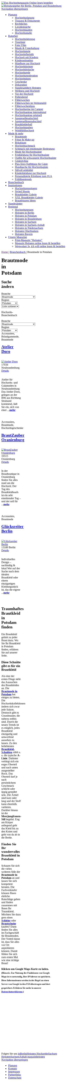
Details (5, 370)
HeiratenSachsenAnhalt (14, 1056)
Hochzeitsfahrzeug (25, 39)
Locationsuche (23, 26)
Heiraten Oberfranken (26, 231)
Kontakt (12, 1068)
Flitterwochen (22, 100)
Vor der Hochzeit (24, 93)
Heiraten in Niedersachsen (29, 228)
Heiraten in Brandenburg (28, 218)
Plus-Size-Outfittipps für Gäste (31, 164)
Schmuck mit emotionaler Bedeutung (35, 148)
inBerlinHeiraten (27, 1053)
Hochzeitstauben (24, 127)
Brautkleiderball (23, 124)
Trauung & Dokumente (27, 20)
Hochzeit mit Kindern (26, 57)
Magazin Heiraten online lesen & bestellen (37, 243)
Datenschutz (14, 1077)
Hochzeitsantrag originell (28, 115)
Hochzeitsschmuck (25, 145)
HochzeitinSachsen (46, 1053)
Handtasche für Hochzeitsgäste (31, 167)
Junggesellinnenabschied (28, 121)
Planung (12, 14)
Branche (5, 293)
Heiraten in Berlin (24, 212)
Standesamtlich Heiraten (28, 87)
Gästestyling (21, 161)
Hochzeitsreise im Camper (29, 109)
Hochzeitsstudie (23, 32)
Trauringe (20, 42)
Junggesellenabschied (26, 118)
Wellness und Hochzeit (27, 90)
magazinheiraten (36, 1056)
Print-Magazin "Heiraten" (28, 240)
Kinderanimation (24, 60)
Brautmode (21, 136)
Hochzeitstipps (23, 78)
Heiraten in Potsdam (26, 215)
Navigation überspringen (14, 8)
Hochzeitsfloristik (24, 54)
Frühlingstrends (23, 179)
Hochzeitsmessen (24, 209)
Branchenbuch (16, 182)
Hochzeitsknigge (24, 66)
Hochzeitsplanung (24, 17)
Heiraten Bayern (24, 234)
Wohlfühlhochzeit (24, 130)
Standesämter (15, 203)
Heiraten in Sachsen (25, 221)
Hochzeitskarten (23, 29)
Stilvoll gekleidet (24, 170)
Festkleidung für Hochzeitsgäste (32, 154)
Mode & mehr (15, 133)
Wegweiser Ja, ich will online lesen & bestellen (40, 246)
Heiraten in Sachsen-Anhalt (29, 225)
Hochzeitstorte (22, 51)
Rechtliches (21, 23)
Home (5, 252)
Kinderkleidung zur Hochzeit (30, 173)
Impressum (14, 1071)
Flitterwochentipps (25, 106)
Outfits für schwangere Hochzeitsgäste (35, 157)
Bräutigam (20, 142)
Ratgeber (13, 36)
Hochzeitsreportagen (26, 188)
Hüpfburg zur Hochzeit (27, 63)
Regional (13, 206)
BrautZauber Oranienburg (12, 437)
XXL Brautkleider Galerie (29, 197)
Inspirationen (15, 185)
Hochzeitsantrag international (30, 112)
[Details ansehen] (9, 361)
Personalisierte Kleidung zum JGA (33, 176)
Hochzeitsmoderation (26, 75)
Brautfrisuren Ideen (25, 200)
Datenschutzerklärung (12, 991)
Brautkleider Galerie (26, 194)
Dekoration (21, 84)
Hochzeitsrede (22, 72)
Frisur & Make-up (24, 139)
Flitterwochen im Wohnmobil (30, 103)
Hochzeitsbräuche (24, 69)
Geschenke (21, 81)
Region (5, 300)
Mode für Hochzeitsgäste (28, 151)
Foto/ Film (20, 45)
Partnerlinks (14, 1074)
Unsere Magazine (17, 237)
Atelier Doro (7, 349)
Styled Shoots (22, 191)
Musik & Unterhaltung (27, 48)
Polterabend (21, 97)
